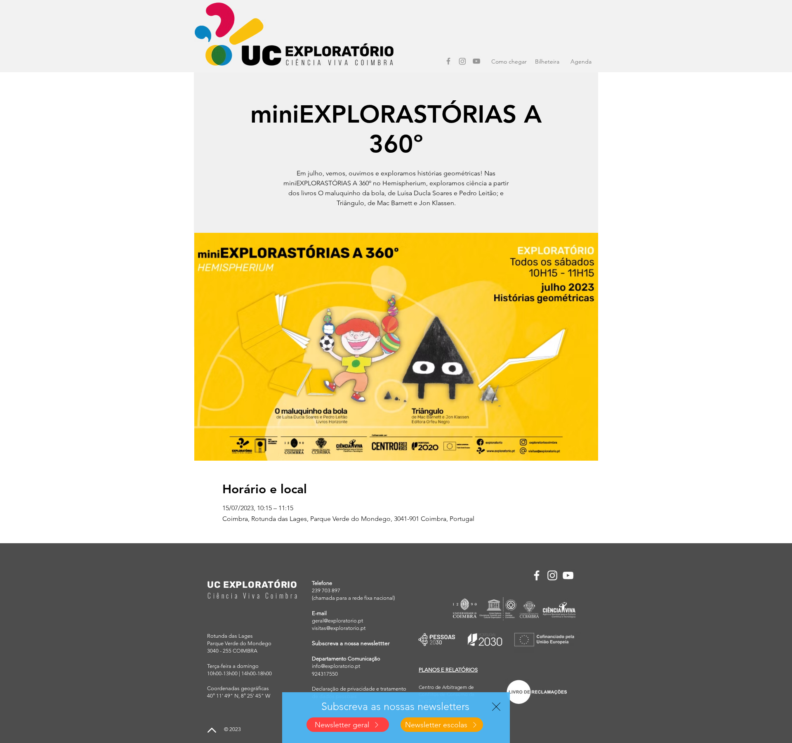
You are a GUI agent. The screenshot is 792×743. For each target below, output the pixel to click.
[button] (496, 707)
